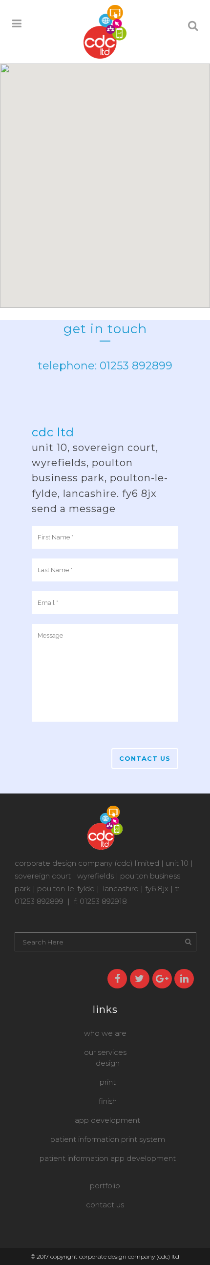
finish (108, 1101)
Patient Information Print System (107, 1139)
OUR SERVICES (105, 1052)
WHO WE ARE (105, 1033)
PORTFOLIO (105, 1185)
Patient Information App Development (108, 1158)
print (108, 1082)
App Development (107, 1120)
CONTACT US (105, 1204)
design (108, 1063)
